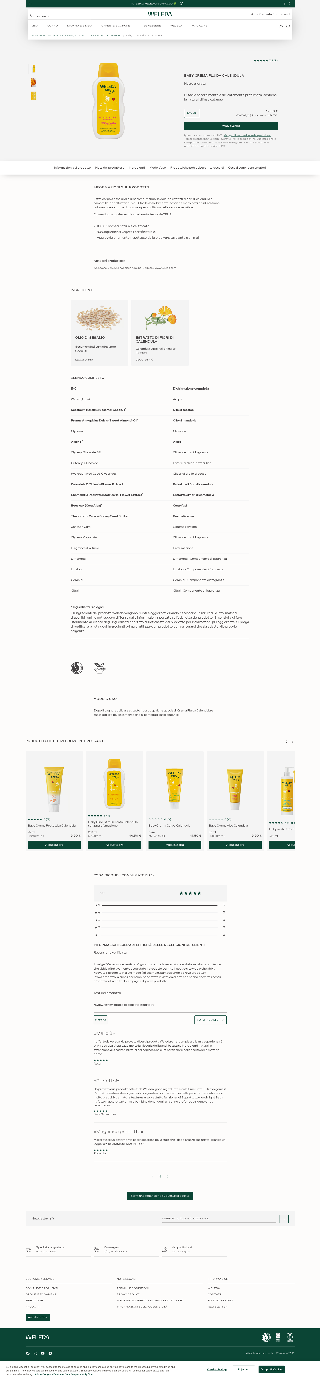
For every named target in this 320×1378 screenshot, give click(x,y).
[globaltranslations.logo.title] (160, 14)
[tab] (34, 69)
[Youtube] (43, 1353)
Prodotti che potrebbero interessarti (197, 168)
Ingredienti (137, 168)
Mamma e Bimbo (92, 35)
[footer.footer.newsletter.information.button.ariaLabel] (52, 1218)
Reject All (243, 1369)
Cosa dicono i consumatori (247, 168)
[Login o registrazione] (281, 25)
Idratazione (114, 35)
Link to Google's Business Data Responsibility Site (63, 1374)
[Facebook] (28, 1353)
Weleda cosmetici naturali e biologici (54, 35)
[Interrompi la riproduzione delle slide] (30, 4)
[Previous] (284, 4)
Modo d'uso (157, 168)
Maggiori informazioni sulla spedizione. (247, 135)
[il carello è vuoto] (288, 25)
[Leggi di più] (77, 668)
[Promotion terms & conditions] (181, 3)
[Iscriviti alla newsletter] (284, 1219)
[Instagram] (35, 1353)
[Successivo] (290, 4)
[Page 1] (34, 69)
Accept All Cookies (272, 1369)
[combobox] (192, 113)
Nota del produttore (109, 168)
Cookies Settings (217, 1369)
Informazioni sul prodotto (72, 168)
